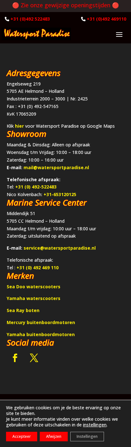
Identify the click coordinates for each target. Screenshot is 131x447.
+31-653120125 (60, 194)
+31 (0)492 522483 (30, 19)
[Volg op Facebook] (15, 358)
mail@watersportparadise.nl (56, 167)
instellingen (95, 425)
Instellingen (87, 436)
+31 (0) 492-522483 (36, 187)
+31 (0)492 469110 (106, 19)
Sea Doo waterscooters (33, 287)
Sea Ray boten (23, 310)
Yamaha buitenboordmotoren (41, 334)
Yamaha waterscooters (33, 298)
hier (19, 126)
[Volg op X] (34, 358)
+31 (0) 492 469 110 (38, 268)
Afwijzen (53, 436)
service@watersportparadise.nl (60, 248)
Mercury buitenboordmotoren (41, 322)
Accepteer (21, 436)
